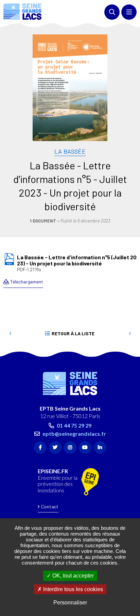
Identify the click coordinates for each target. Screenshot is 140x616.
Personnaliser (70, 602)
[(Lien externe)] (90, 482)
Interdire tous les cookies (72, 589)
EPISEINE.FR (53, 471)
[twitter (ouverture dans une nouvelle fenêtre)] (55, 447)
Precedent (10, 333)
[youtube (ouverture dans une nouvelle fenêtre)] (85, 447)
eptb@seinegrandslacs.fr (74, 433)
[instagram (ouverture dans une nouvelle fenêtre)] (70, 447)
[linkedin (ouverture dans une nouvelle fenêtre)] (100, 447)
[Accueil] (22, 11)
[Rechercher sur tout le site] (112, 12)
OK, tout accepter (72, 576)
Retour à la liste (73, 333)
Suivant (130, 333)
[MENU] (129, 12)
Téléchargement (26, 281)
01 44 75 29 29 (74, 425)
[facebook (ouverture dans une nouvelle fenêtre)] (40, 447)
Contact (49, 506)
